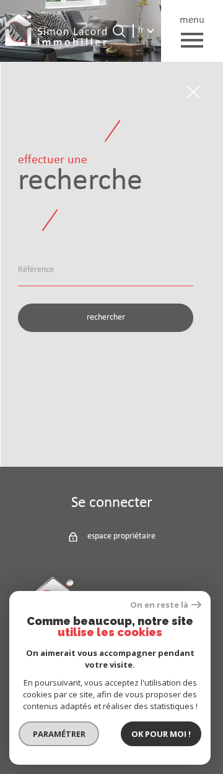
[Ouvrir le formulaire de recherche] (119, 31)
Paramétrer (59, 733)
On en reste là (159, 605)
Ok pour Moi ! (161, 733)
